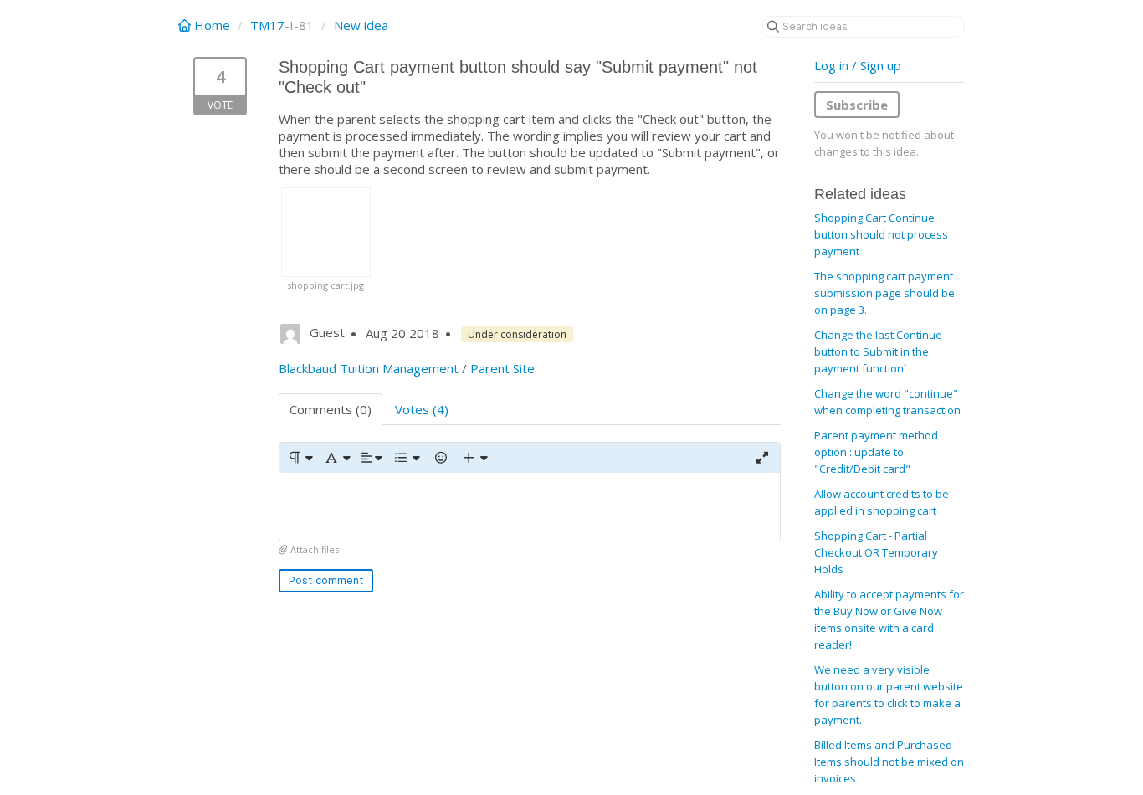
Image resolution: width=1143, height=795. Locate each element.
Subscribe (857, 104)
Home (212, 25)
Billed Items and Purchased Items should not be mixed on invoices (889, 761)
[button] (300, 457)
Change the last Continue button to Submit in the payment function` (878, 351)
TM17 (267, 25)
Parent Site (502, 368)
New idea (361, 25)
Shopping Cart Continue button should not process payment (881, 234)
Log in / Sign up (857, 65)
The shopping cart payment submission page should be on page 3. (884, 293)
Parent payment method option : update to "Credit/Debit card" (876, 452)
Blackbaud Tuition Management (369, 368)
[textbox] (530, 506)
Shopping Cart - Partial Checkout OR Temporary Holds (876, 552)
